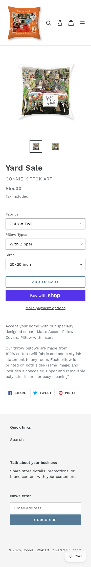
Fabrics (12, 214)
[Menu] (82, 22)
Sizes (10, 255)
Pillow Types (16, 234)
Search (17, 439)
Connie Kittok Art (35, 550)
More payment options (45, 308)
